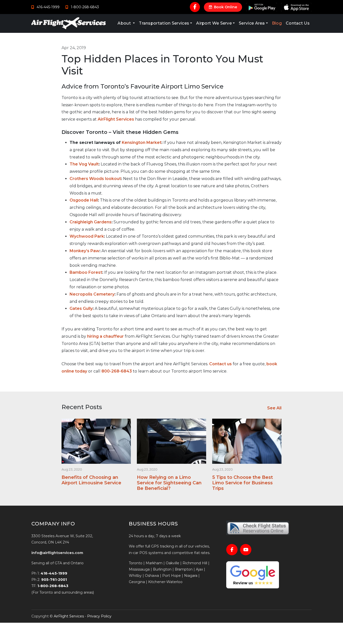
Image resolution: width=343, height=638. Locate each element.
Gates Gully (81, 308)
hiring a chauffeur (105, 336)
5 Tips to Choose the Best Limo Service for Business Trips (242, 483)
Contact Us (298, 23)
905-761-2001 (54, 579)
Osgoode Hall (84, 200)
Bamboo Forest (86, 272)
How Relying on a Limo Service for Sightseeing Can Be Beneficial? (169, 483)
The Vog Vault (84, 164)
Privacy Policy (99, 616)
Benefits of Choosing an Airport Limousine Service (91, 480)
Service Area (252, 23)
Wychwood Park (87, 236)
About (125, 23)
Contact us (220, 363)
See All (274, 408)
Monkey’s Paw (84, 250)
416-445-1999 (54, 573)
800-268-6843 (116, 371)
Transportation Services (164, 23)
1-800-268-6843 (52, 586)
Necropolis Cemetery (92, 294)
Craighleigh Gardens (90, 222)
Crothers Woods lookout (95, 178)
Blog (277, 23)
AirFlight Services (116, 119)
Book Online (225, 7)
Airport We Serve (214, 23)
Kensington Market (141, 142)
